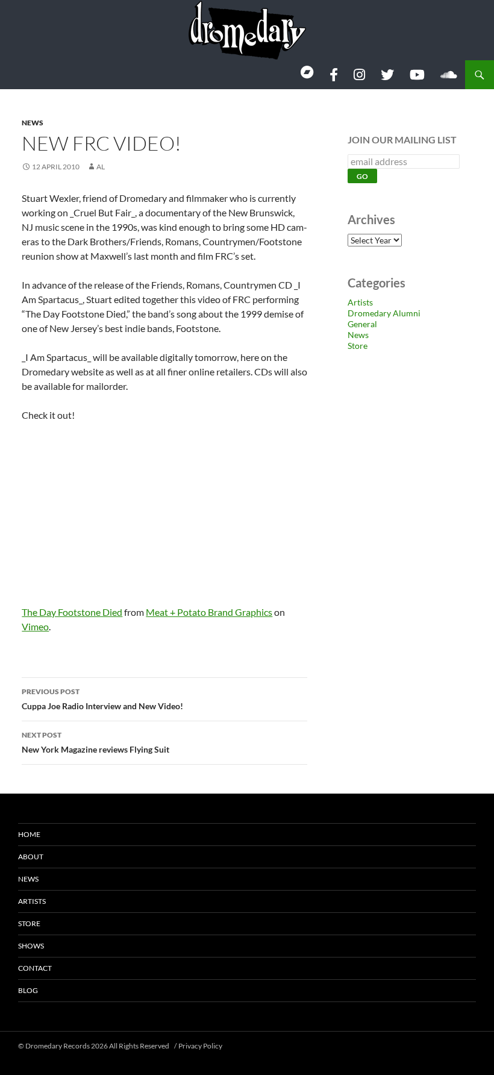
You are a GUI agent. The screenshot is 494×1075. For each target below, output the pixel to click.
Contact (35, 968)
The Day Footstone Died (72, 612)
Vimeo (35, 626)
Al (100, 166)
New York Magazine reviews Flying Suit (95, 742)
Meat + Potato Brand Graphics (209, 612)
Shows (31, 945)
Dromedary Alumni (384, 313)
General (362, 324)
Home (29, 834)
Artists (360, 302)
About (30, 856)
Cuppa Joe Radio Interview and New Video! (102, 699)
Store (357, 345)
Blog (28, 990)
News (32, 122)
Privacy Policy (200, 1045)
